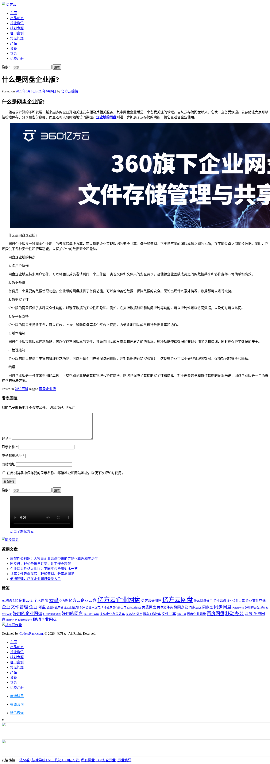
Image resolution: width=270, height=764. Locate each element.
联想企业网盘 (45, 619)
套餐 (13, 48)
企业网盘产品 (55, 607)
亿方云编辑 (69, 91)
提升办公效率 (91, 614)
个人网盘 (41, 601)
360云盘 (7, 600)
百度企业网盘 (196, 614)
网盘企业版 (47, 389)
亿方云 (63, 600)
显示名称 (10, 447)
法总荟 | (25, 760)
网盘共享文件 (25, 620)
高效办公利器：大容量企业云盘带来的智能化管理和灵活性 (54, 558)
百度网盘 (215, 613)
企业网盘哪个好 (74, 607)
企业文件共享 (236, 600)
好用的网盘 (72, 613)
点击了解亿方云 (22, 531)
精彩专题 (17, 28)
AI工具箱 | (56, 760)
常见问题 (17, 38)
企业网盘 (37, 607)
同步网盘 (223, 607)
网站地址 (8, 464)
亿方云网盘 (177, 599)
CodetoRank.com (31, 633)
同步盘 (207, 607)
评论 (6, 438)
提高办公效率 (134, 614)
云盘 (54, 600)
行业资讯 (17, 23)
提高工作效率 (152, 614)
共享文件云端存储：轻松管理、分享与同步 (42, 574)
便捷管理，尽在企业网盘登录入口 (35, 579)
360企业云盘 (23, 601)
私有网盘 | (89, 760)
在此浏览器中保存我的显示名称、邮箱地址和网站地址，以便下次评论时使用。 (66, 473)
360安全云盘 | (107, 760)
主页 (13, 13)
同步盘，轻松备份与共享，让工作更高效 (40, 563)
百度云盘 (181, 614)
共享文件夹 (165, 607)
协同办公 (181, 607)
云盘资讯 (124, 760)
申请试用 (17, 696)
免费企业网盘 (134, 607)
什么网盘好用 (203, 600)
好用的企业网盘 (27, 613)
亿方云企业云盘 (83, 600)
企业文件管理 (15, 607)
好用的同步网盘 (52, 614)
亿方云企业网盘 (118, 599)
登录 (13, 53)
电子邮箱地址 (13, 455)
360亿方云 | (72, 760)
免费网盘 (149, 607)
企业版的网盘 (106, 117)
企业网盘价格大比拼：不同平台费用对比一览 (44, 569)
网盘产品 (11, 620)
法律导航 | (40, 760)
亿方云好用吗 (151, 600)
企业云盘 (219, 600)
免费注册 (17, 58)
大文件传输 (238, 608)
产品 (13, 43)
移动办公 (234, 613)
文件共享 (169, 614)
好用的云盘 (252, 607)
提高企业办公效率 (112, 614)
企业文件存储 (256, 600)
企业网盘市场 (94, 607)
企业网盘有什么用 (115, 607)
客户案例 (17, 33)
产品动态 (17, 18)
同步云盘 (195, 607)
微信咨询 (17, 713)
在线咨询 (17, 704)
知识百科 (21, 389)
